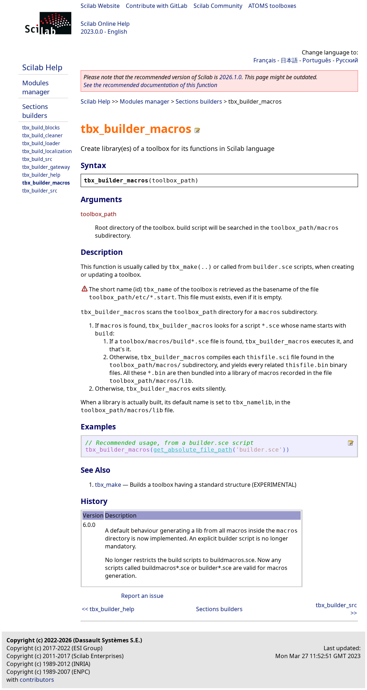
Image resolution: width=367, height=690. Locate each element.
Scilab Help (42, 67)
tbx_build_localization (47, 151)
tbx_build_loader (41, 143)
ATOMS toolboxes (272, 6)
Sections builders (35, 111)
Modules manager (36, 87)
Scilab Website (100, 6)
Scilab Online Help (105, 24)
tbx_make (108, 485)
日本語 (289, 60)
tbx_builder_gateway (46, 166)
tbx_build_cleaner (42, 135)
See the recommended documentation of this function (150, 85)
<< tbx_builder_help (108, 609)
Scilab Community (218, 6)
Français (264, 60)
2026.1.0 (230, 77)
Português (316, 60)
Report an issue (142, 596)
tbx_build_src (37, 159)
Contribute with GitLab (156, 6)
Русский (347, 60)
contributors (37, 680)
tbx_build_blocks (41, 127)
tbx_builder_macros (46, 182)
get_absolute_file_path (192, 449)
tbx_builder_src (39, 190)
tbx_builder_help (41, 174)
